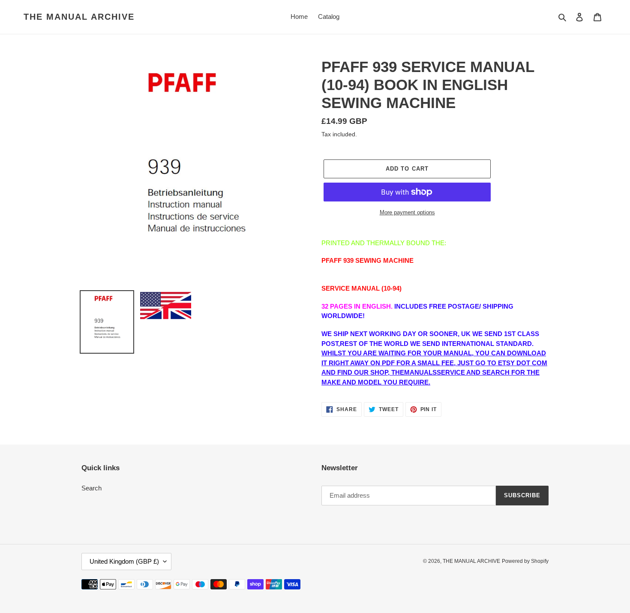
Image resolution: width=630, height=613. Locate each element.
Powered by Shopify (525, 561)
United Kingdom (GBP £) (124, 561)
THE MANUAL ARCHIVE (79, 16)
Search (91, 488)
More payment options (407, 212)
